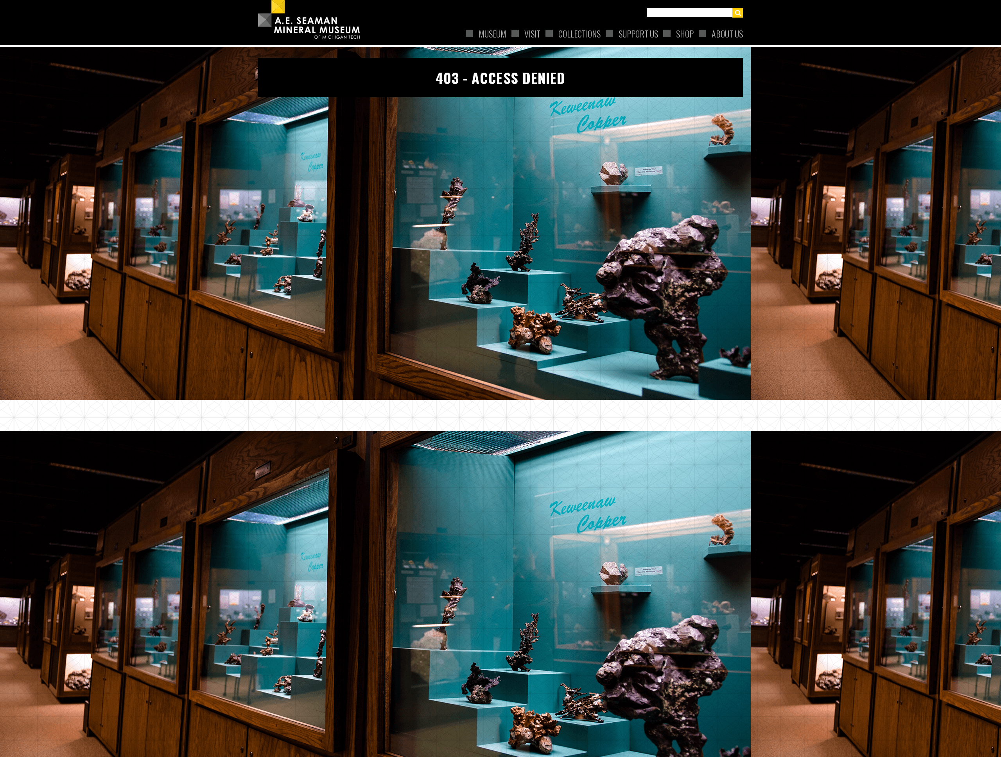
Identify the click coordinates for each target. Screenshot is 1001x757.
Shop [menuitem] (685, 33)
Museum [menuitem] (492, 33)
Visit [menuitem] (532, 33)
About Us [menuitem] (727, 33)
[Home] (312, 19)
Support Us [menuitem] (638, 33)
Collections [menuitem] (579, 33)
